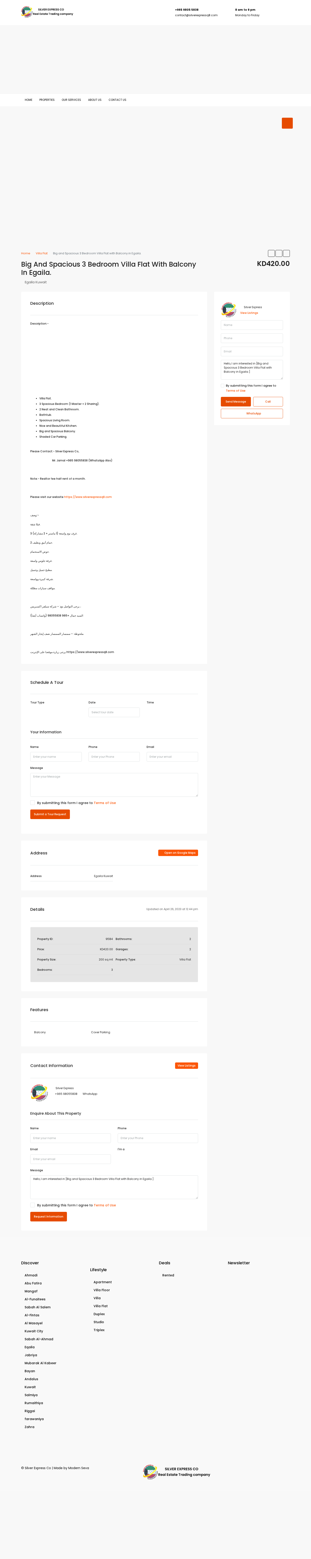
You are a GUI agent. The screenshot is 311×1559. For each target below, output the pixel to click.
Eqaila (30, 1347)
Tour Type (37, 702)
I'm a (121, 1149)
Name (34, 747)
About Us (95, 100)
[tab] (287, 123)
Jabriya (31, 1355)
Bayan (30, 1371)
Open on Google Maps (180, 853)
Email (150, 747)
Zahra (29, 1427)
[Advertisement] (155, 59)
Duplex (99, 1314)
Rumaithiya (34, 1403)
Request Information (48, 1216)
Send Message (236, 401)
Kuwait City (34, 1331)
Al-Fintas (32, 1315)
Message (36, 768)
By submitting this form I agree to (76, 803)
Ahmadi (31, 1275)
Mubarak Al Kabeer (40, 1363)
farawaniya (34, 1419)
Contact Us (117, 100)
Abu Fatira (33, 1283)
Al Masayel (34, 1323)
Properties (47, 100)
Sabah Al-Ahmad (39, 1339)
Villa (97, 1298)
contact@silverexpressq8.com (196, 15)
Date (92, 702)
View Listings (187, 1065)
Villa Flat (101, 1306)
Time (150, 702)
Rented (168, 1275)
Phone (93, 747)
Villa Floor (102, 1290)
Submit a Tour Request (50, 814)
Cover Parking (100, 1032)
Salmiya (31, 1395)
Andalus (31, 1379)
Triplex (99, 1330)
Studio (99, 1322)
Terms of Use (105, 803)
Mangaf (31, 1291)
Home (28, 100)
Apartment (103, 1282)
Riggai (30, 1411)
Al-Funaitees (35, 1299)
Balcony (40, 1032)
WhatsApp (90, 1094)
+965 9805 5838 (187, 10)
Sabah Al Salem (38, 1307)
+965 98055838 (66, 1094)
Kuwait (30, 1387)
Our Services (71, 100)
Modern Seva (78, 1468)
